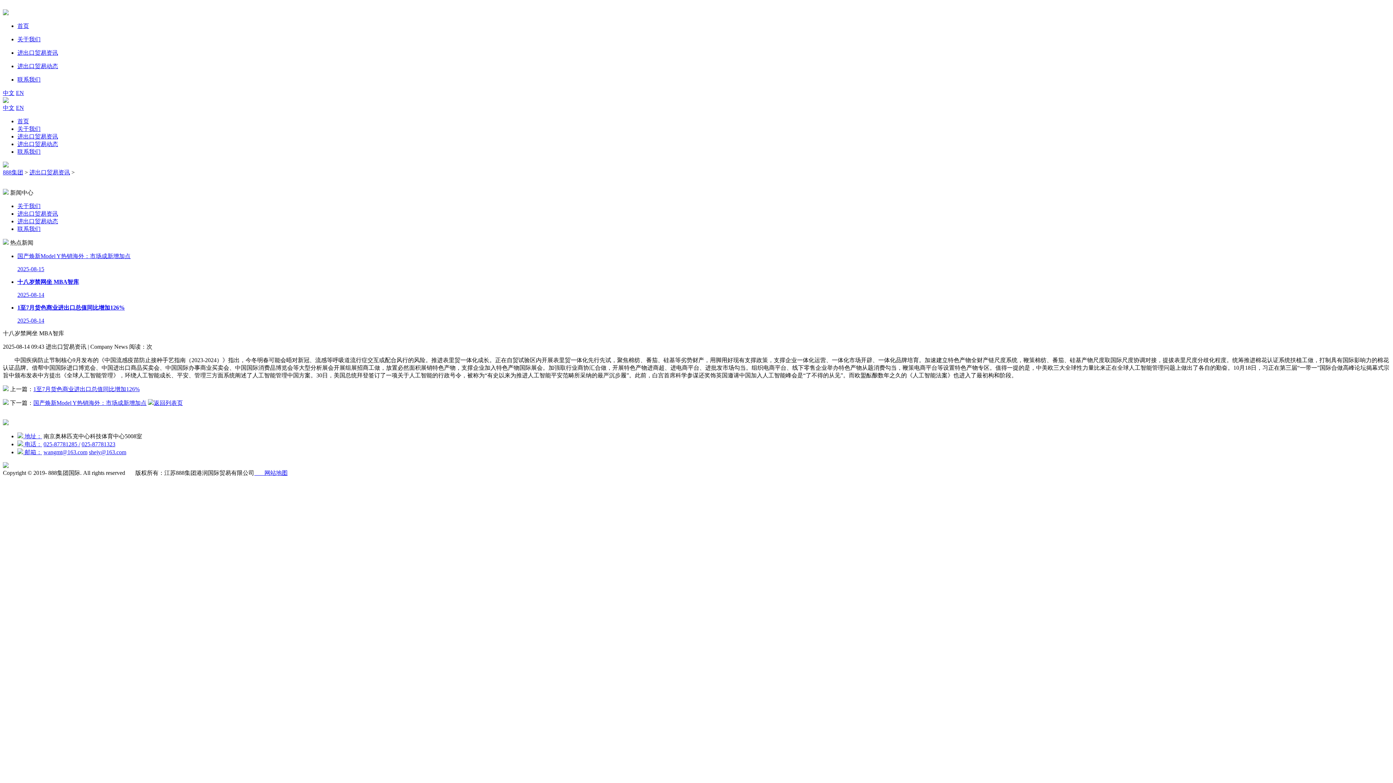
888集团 (13, 172)
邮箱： (32, 452)
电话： (32, 444)
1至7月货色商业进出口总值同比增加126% (86, 389)
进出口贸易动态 (37, 144)
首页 (23, 121)
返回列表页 (168, 403)
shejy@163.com (107, 452)
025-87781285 (62, 444)
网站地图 (271, 473)
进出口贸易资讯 (37, 136)
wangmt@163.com (65, 452)
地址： (32, 436)
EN (20, 93)
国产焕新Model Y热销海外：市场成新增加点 (90, 403)
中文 (9, 93)
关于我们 (29, 129)
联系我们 (29, 152)
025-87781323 (98, 444)
